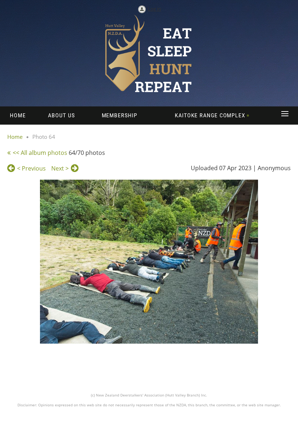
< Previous (31, 168)
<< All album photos (40, 153)
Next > (60, 168)
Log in (154, 8)
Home (15, 136)
